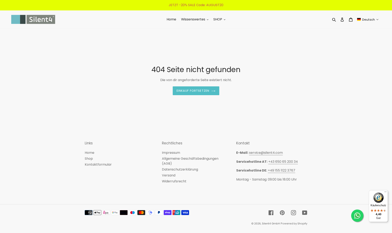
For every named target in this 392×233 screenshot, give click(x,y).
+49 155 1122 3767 (281, 170)
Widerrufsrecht (174, 181)
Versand (168, 175)
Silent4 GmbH (271, 223)
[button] (368, 19)
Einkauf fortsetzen (193, 91)
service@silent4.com (266, 152)
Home (89, 152)
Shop (89, 158)
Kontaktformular (98, 164)
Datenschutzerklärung (180, 169)
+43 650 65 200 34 (283, 161)
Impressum (171, 152)
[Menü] (385, 192)
